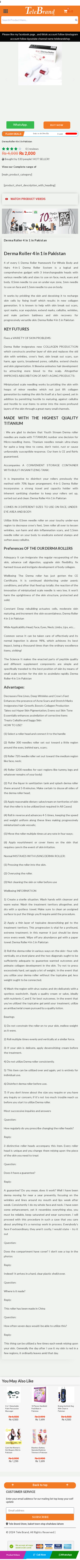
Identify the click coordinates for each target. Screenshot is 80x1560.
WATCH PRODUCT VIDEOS (27, 199)
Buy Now (56, 125)
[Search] (76, 20)
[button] (5, 12)
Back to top (40, 1485)
